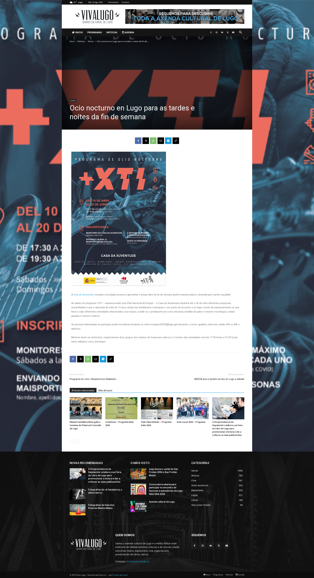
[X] (227, 32)
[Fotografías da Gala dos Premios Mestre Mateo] (78, 509)
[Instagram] (216, 32)
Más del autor (105, 390)
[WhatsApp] (153, 140)
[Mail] (222, 32)
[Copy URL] (176, 140)
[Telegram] (168, 140)
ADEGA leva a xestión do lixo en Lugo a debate (219, 379)
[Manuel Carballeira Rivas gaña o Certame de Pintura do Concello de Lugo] (86, 408)
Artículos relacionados (83, 390)
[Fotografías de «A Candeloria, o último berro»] (78, 494)
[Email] (160, 140)
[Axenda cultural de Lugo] (138, 506)
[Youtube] (233, 32)
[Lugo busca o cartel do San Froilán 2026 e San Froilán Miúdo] (138, 473)
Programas (94, 32)
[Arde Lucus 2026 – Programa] (193, 408)
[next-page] (77, 442)
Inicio (79, 32)
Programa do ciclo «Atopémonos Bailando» (93, 379)
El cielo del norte (120, 575)
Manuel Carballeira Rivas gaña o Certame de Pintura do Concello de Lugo (85, 425)
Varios (91, 41)
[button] (240, 32)
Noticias (111, 32)
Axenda (129, 32)
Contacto (125, 2)
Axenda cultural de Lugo (162, 501)
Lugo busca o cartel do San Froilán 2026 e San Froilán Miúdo (163, 472)
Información (113, 2)
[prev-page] (72, 442)
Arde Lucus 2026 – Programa (191, 422)
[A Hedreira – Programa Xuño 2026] (121, 408)
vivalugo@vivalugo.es (137, 561)
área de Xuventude (84, 294)
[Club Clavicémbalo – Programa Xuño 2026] (157, 408)
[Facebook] (211, 32)
